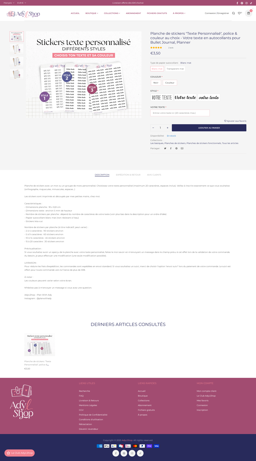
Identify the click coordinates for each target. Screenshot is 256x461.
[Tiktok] (251, 3)
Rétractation (85, 424)
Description (102, 174)
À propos (142, 414)
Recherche (84, 391)
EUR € (20, 3)
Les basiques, (157, 143)
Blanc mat (157, 68)
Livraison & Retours (89, 400)
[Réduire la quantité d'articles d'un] (153, 128)
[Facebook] (237, 3)
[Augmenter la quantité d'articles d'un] (167, 128)
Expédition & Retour (128, 174)
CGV (81, 410)
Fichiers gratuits (146, 410)
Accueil (141, 391)
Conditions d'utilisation (91, 419)
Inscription (202, 410)
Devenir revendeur (88, 429)
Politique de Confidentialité (93, 414)
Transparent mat (175, 68)
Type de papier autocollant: (170, 63)
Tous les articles (230, 143)
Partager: (155, 148)
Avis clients (154, 174)
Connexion (210, 13)
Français (8, 3)
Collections (143, 400)
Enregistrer (223, 13)
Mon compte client (206, 391)
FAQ (81, 395)
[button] (156, 47)
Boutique (143, 395)
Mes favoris (202, 400)
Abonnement (145, 405)
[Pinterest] (242, 3)
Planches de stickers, (175, 143)
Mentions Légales (88, 405)
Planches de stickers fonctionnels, (204, 143)
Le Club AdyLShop (206, 395)
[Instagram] (246, 3)
